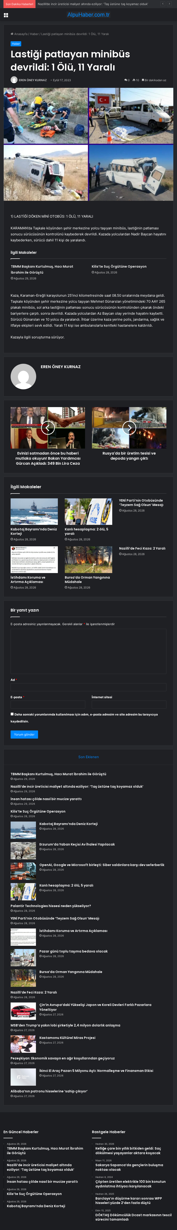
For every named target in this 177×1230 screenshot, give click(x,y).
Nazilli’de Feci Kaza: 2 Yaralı (142, 548)
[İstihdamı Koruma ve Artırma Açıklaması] (34, 559)
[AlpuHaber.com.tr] (88, 15)
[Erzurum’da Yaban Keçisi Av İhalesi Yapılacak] (23, 850)
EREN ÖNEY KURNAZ (33, 80)
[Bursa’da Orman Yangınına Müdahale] (88, 559)
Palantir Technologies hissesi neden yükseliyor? (51, 906)
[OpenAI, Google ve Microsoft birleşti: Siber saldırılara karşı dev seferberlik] (23, 871)
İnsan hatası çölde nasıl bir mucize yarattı (67, 4)
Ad (14, 680)
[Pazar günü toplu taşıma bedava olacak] (23, 957)
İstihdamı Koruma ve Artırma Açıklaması (28, 579)
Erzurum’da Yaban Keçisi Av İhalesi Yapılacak (77, 844)
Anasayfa (20, 34)
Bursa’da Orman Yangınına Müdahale (87, 579)
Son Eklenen (88, 757)
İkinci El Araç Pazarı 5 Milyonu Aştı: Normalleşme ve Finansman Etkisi (96, 1070)
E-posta (17, 697)
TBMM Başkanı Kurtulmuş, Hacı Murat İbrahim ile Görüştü (58, 774)
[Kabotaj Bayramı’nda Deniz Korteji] (34, 511)
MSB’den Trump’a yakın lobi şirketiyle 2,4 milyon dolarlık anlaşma (65, 1025)
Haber (34, 34)
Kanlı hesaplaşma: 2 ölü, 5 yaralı (86, 531)
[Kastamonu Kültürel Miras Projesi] (23, 1044)
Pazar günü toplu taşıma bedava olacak (73, 951)
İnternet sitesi (102, 697)
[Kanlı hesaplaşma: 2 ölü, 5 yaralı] (88, 511)
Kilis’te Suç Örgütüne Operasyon (119, 266)
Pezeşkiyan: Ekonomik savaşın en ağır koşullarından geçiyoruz (63, 1058)
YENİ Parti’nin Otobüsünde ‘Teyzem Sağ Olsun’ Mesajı (141, 502)
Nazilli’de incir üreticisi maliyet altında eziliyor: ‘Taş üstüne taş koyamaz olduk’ (77, 786)
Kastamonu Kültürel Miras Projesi (67, 1037)
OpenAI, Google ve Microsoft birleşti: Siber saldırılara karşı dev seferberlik (101, 865)
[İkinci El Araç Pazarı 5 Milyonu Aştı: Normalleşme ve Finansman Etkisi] (23, 1077)
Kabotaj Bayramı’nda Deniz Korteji (34, 531)
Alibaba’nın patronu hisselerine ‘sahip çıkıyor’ (49, 1091)
